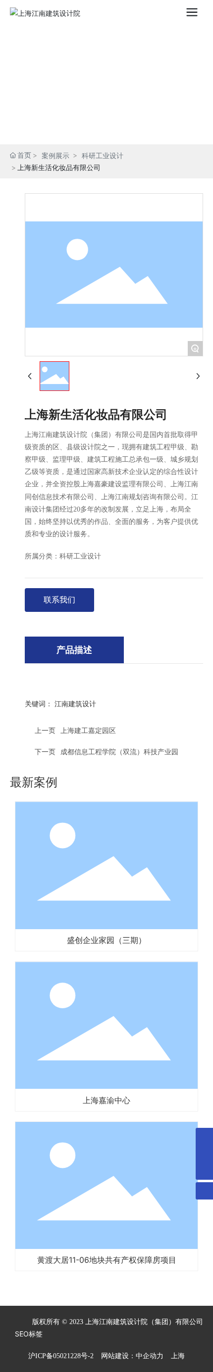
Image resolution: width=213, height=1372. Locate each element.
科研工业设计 (102, 155)
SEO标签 (29, 1333)
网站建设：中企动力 (132, 1356)
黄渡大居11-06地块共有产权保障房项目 (106, 1260)
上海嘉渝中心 (106, 1100)
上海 (178, 1356)
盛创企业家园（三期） (106, 940)
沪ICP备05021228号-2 (61, 1356)
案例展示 (55, 155)
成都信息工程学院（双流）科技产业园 (119, 751)
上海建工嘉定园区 (88, 730)
